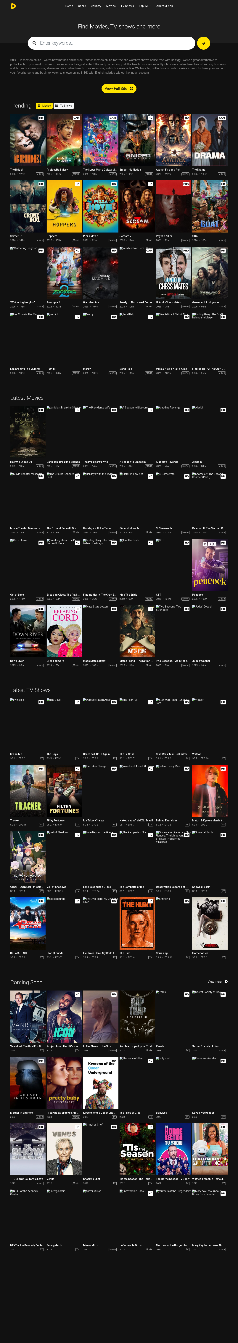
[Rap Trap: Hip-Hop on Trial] (137, 1017)
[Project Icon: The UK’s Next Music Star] (64, 1017)
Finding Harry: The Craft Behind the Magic (108, 594)
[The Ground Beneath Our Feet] (64, 498)
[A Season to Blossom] (137, 432)
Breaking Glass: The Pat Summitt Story (70, 594)
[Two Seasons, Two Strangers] (173, 631)
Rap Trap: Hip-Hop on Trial (136, 1046)
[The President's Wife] (100, 432)
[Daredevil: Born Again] (100, 724)
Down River (17, 660)
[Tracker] (28, 791)
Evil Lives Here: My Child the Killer (103, 953)
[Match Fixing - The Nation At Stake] (137, 631)
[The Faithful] (137, 724)
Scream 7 (125, 236)
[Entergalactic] (64, 1216)
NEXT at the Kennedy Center (27, 1245)
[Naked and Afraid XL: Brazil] (137, 791)
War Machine (91, 302)
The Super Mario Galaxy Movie (101, 169)
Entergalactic (55, 1245)
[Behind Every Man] (173, 791)
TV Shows (127, 5)
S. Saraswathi (164, 528)
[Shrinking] (173, 923)
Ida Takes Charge (93, 820)
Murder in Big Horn (21, 1112)
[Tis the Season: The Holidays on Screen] (137, 1149)
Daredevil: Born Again (96, 754)
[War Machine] (100, 273)
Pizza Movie (90, 236)
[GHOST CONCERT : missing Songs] (28, 857)
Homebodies (200, 953)
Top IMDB (145, 5)
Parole (160, 1046)
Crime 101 (16, 236)
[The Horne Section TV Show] (173, 1149)
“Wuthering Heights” (22, 302)
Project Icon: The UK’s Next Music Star (70, 1046)
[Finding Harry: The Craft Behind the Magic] (210, 339)
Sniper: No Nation (130, 169)
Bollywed (161, 1112)
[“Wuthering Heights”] (28, 273)
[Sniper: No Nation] (137, 140)
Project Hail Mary (57, 169)
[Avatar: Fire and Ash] (173, 140)
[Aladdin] (210, 432)
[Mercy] (100, 339)
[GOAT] (210, 206)
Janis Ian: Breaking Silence (63, 461)
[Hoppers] (64, 206)
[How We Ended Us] (28, 432)
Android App (164, 5)
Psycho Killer (164, 236)
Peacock (197, 594)
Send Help (126, 368)
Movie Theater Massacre (25, 528)
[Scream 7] (137, 206)
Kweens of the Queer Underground (104, 1112)
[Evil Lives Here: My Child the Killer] (100, 923)
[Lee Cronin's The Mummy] (28, 339)
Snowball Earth (201, 886)
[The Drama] (210, 140)
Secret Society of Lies (205, 1046)
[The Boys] (64, 724)
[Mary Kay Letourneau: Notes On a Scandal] (210, 1216)
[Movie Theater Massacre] (28, 498)
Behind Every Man (167, 820)
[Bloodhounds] (64, 923)
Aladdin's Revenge (167, 461)
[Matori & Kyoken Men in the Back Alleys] (210, 791)
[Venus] (64, 1149)
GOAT (195, 236)
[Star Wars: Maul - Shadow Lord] (173, 724)
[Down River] (28, 631)
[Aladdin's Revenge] (173, 432)
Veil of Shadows (56, 886)
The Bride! (16, 169)
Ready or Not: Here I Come (136, 302)
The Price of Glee (130, 1112)
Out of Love (17, 594)
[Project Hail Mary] (64, 140)
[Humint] (64, 339)
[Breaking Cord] (64, 631)
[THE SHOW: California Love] (28, 1149)
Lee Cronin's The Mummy (25, 368)
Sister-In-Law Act (130, 528)
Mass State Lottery (94, 660)
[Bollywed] (173, 1083)
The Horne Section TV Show (172, 1178)
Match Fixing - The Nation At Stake (140, 660)
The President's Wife (95, 461)
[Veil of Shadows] (64, 857)
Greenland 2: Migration (206, 302)
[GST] (173, 565)
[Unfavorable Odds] (137, 1216)
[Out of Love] (28, 565)
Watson (196, 754)
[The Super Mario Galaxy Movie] (100, 140)
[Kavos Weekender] (210, 1083)
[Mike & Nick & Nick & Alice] (173, 339)
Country (96, 5)
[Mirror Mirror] (100, 1216)
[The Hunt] (137, 923)
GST (158, 594)
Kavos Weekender (203, 1112)
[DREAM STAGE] (28, 923)
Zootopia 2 (53, 302)
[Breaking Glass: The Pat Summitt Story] (64, 565)
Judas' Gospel (201, 660)
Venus (50, 1178)
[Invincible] (28, 724)
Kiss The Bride (128, 594)
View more (215, 981)
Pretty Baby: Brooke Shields (63, 1112)
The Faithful (127, 754)
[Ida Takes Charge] (100, 791)
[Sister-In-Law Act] (137, 498)
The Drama (198, 169)
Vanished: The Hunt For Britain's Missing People (39, 1046)
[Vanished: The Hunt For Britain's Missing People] (28, 1017)
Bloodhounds (55, 953)
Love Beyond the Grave (97, 886)
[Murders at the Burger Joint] (173, 1216)
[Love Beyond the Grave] (100, 857)
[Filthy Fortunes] (64, 791)
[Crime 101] (28, 206)
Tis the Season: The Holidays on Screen (144, 1178)
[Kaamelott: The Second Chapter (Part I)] (210, 498)
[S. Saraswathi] (173, 498)
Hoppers (52, 236)
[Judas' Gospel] (210, 631)
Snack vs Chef (91, 1178)
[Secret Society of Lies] (210, 1017)
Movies (111, 5)
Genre (82, 5)
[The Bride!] (28, 140)
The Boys (52, 754)
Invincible (16, 754)
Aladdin (197, 461)
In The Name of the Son (97, 1046)
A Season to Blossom (133, 461)
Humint (51, 368)
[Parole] (173, 1017)
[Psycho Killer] (173, 206)
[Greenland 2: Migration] (210, 273)
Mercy (87, 368)
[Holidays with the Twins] (100, 498)
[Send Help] (137, 339)
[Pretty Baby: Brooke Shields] (64, 1083)
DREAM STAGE (19, 953)
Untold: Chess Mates (168, 302)
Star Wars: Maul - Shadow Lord (175, 754)
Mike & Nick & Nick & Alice (171, 368)
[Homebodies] (210, 923)
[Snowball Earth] (210, 857)
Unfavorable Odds (131, 1245)
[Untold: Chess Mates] (173, 273)
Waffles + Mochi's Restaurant (209, 1178)
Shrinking (162, 953)
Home (69, 5)
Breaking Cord (55, 660)
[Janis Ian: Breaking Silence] (64, 432)
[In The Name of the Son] (100, 1017)
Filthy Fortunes (56, 820)
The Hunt (125, 953)
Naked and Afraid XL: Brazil (136, 820)
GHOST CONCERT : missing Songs (31, 886)
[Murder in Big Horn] (28, 1083)
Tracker (15, 820)
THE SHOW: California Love (26, 1178)
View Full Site (116, 88)
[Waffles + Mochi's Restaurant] (210, 1149)
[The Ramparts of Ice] (137, 857)
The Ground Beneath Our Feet (64, 528)
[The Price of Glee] (137, 1083)
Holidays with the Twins (97, 528)
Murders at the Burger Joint (173, 1245)
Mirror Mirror (91, 1245)
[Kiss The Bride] (137, 565)
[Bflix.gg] (14, 6)
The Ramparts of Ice (132, 886)
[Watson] (210, 724)
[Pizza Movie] (100, 206)
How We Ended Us (21, 461)
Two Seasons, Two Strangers (173, 660)
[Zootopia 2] (64, 273)
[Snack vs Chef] (100, 1149)
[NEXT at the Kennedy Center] (28, 1216)
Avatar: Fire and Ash (168, 169)
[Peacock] (210, 565)
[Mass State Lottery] (100, 631)
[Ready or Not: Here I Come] (137, 273)
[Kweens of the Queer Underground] (100, 1083)
